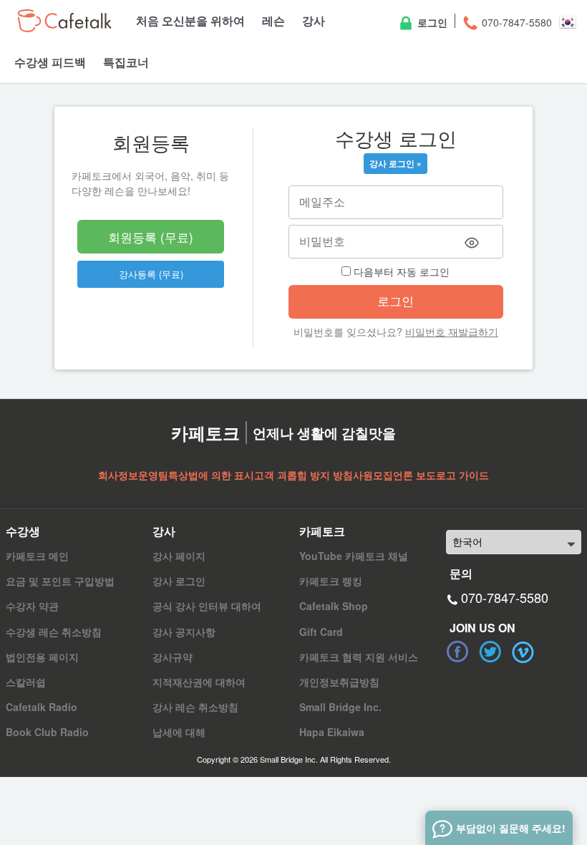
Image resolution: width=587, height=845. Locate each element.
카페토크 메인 (37, 556)
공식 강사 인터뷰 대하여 (206, 606)
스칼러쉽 (26, 682)
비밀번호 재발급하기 (451, 331)
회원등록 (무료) (150, 237)
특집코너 (126, 62)
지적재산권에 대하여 (199, 682)
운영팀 (153, 475)
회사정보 (118, 475)
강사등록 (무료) (151, 274)
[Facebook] (457, 651)
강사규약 (172, 657)
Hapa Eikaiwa (331, 732)
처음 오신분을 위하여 (190, 20)
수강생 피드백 (50, 62)
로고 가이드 (462, 475)
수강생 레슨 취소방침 (54, 631)
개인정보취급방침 (339, 682)
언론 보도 (414, 475)
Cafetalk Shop (333, 606)
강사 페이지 (178, 556)
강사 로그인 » (395, 163)
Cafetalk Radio (41, 707)
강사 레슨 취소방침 (195, 707)
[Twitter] (490, 651)
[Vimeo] (523, 651)
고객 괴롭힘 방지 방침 (303, 475)
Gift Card (321, 631)
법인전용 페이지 (42, 657)
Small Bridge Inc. (340, 707)
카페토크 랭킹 (330, 581)
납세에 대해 (178, 732)
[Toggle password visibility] (472, 243)
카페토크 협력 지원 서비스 (358, 657)
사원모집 (373, 475)
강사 (313, 20)
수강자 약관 (32, 606)
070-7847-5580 (515, 22)
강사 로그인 (178, 581)
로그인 (430, 22)
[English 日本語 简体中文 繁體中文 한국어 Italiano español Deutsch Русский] (513, 542)
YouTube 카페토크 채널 (353, 556)
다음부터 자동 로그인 (400, 271)
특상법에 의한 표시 (211, 475)
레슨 (273, 20)
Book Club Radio (47, 732)
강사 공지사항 (183, 631)
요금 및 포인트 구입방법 (60, 581)
